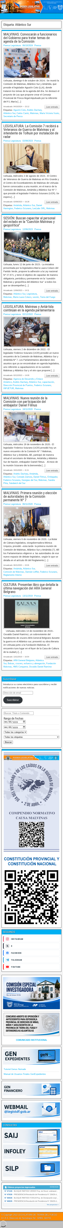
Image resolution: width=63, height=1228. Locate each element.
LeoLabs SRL (38, 208)
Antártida (17, 205)
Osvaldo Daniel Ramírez (40, 666)
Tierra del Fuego (47, 297)
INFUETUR (8, 388)
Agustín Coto (19, 110)
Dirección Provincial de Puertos (18, 385)
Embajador (52, 477)
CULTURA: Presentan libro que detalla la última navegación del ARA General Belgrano (30, 588)
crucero (19, 663)
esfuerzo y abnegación (34, 663)
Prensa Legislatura (12, 45)
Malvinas (34, 113)
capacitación (48, 382)
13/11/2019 (27, 596)
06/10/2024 (27, 45)
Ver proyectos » (52, 1204)
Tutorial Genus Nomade (15, 1069)
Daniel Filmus (39, 477)
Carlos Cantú (23, 113)
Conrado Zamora (24, 477)
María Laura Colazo (22, 297)
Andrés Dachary (34, 110)
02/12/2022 (27, 314)
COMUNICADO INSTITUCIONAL (31, 1040)
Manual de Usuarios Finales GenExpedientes (25, 1074)
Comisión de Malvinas (13, 572)
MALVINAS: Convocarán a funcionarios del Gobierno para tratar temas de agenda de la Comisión (30, 37)
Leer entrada (52, 107)
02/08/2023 (27, 141)
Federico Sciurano (22, 208)
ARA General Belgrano (23, 660)
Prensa (37, 45)
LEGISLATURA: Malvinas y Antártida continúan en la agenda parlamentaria (29, 308)
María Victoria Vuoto (49, 113)
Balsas (11, 663)
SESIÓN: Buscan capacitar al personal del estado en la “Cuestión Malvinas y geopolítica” (29, 221)
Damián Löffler (32, 572)
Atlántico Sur (9, 113)
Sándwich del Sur (17, 483)
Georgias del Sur (29, 480)
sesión (36, 297)
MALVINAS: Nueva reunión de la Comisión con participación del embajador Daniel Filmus (25, 401)
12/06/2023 (27, 229)
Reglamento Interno (12, 575)
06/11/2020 (27, 504)
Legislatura (32, 294)
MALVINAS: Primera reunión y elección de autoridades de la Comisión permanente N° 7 (30, 496)
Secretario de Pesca (12, 116)
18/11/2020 (27, 409)
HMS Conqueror (20, 666)
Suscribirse (13, 700)
